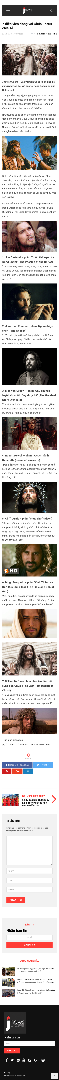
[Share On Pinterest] (6, 771)
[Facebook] (7, 1060)
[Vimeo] (29, 1060)
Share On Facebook (18, 764)
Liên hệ (7, 1073)
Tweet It (44, 764)
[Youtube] (23, 1060)
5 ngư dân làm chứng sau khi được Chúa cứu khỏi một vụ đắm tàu (35, 803)
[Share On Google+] (17, 771)
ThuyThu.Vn (20, 1076)
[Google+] (36, 1060)
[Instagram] (43, 1060)
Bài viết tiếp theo (33, 796)
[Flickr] (18, 1060)
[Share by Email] (28, 771)
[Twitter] (12, 1060)
